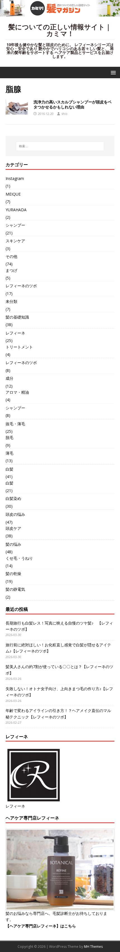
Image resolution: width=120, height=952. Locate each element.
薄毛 (9, 453)
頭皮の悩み (15, 514)
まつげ (11, 270)
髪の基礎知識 (17, 317)
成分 (9, 378)
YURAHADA (16, 209)
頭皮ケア (13, 528)
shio (64, 113)
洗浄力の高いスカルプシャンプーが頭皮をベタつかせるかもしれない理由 (72, 104)
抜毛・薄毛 (15, 423)
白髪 (9, 469)
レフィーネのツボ (21, 285)
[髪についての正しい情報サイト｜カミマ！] (60, 13)
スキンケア (15, 240)
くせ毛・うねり (19, 558)
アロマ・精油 (17, 392)
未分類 (11, 301)
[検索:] (60, 146)
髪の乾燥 (13, 573)
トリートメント (19, 347)
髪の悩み (13, 544)
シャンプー (15, 225)
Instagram (15, 178)
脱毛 (9, 437)
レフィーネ (15, 333)
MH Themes (93, 946)
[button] (112, 72)
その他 (11, 256)
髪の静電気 (15, 589)
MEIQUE (13, 194)
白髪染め (13, 498)
